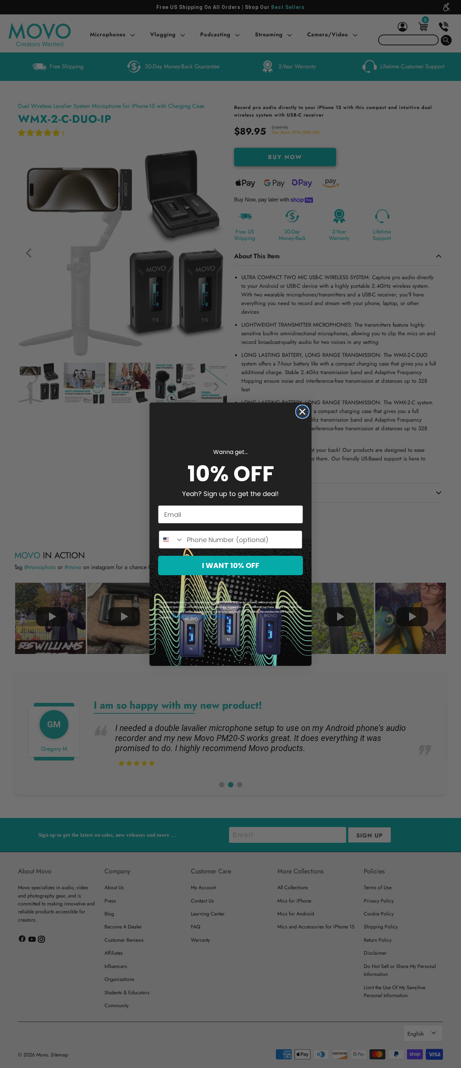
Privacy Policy (190, 616)
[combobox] (171, 539)
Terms (219, 616)
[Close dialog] (302, 411)
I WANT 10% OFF (230, 565)
